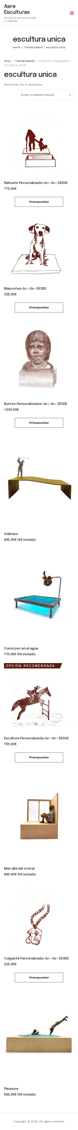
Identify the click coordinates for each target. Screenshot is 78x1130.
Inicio (7, 60)
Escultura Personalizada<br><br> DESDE (36, 738)
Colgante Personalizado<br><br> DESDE (36, 958)
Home (16, 47)
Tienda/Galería (33, 47)
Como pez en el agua (21, 648)
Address (11, 534)
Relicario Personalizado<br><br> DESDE (36, 183)
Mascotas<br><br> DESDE (25, 288)
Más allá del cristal (19, 868)
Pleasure (11, 1089)
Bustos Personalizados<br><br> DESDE (35, 404)
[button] (72, 13)
